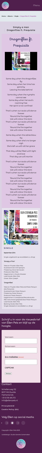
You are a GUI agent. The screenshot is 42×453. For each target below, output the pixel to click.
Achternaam (10, 346)
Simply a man (21, 27)
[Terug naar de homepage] (5, 5)
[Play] (21, 61)
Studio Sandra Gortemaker (20, 434)
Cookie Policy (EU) (10, 409)
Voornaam (9, 337)
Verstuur (8, 373)
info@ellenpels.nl (10, 400)
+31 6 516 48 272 (9, 398)
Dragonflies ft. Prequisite (21, 30)
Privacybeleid (8, 406)
